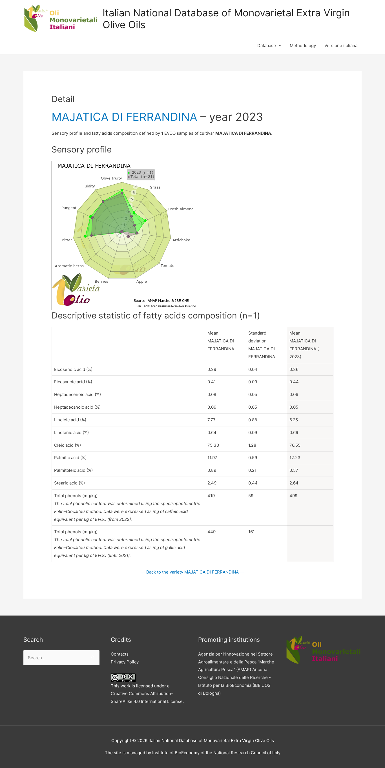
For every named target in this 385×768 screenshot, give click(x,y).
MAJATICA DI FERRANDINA (124, 117)
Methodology (303, 45)
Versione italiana (340, 45)
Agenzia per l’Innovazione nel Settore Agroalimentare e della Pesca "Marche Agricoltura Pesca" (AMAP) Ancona (236, 661)
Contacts (120, 654)
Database (266, 45)
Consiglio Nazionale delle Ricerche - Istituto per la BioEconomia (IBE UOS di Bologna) (234, 685)
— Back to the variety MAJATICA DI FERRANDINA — (192, 572)
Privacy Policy (125, 662)
